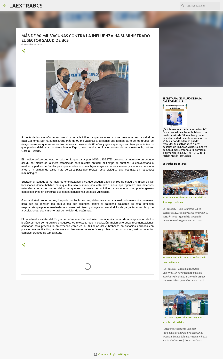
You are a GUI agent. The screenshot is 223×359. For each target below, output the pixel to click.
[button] (23, 51)
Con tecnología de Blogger (113, 354)
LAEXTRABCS (25, 5)
